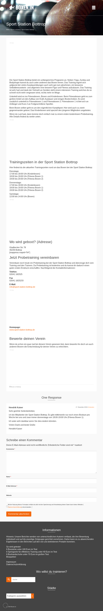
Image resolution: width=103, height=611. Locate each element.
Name (8, 476)
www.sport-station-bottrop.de (22, 330)
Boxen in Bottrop (16, 386)
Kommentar (10, 449)
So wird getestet (13, 547)
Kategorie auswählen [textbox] (16, 596)
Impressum (11, 562)
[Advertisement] (51, 61)
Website (9, 495)
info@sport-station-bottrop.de (22, 287)
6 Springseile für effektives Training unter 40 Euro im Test (31, 552)
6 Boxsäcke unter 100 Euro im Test (21, 549)
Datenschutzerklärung (14, 507)
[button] (5, 605)
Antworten (91, 407)
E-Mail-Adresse (11, 486)
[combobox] (20, 596)
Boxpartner (11, 557)
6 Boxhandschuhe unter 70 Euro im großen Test (27, 554)
